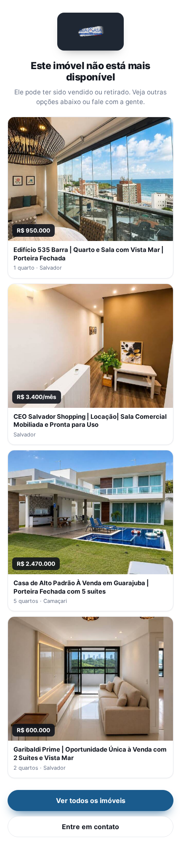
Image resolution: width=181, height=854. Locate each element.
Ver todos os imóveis (90, 800)
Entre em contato (90, 826)
